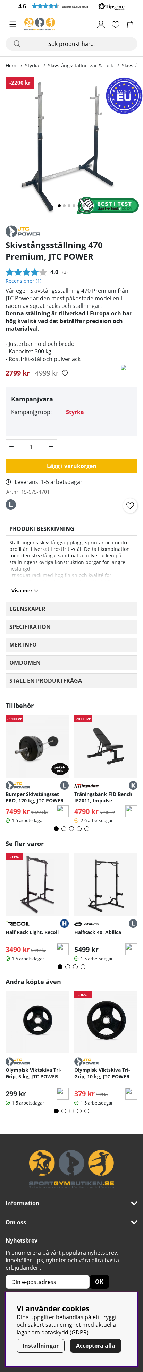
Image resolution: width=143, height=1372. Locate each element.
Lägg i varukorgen (71, 466)
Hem (11, 65)
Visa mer (21, 590)
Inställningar (41, 1346)
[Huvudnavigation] (13, 24)
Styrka (32, 65)
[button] (71, 6)
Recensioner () (23, 281)
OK (99, 1281)
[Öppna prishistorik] (65, 373)
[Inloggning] (101, 24)
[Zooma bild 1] (71, 148)
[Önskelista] (115, 24)
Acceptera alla (95, 1346)
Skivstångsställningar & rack (80, 65)
